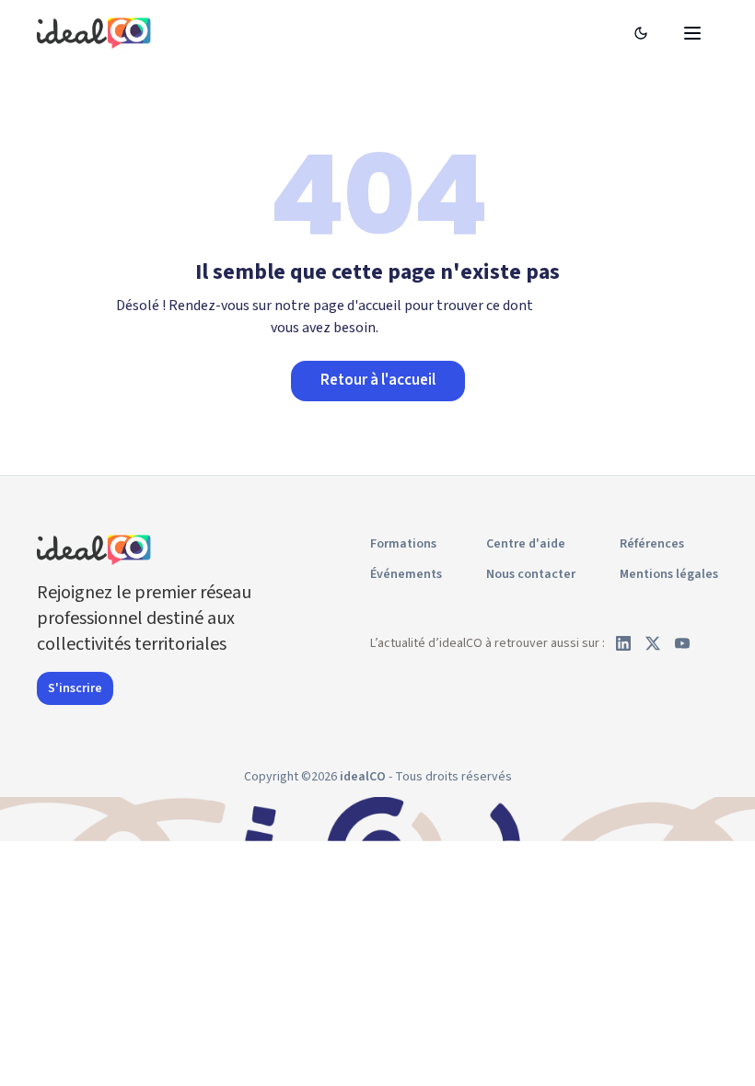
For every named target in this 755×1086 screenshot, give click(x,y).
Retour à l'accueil (378, 380)
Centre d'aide (525, 544)
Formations (403, 544)
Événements (406, 574)
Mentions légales (669, 574)
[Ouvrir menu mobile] (692, 33)
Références (652, 544)
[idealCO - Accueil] (97, 32)
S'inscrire (75, 688)
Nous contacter (530, 574)
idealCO (363, 777)
